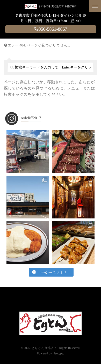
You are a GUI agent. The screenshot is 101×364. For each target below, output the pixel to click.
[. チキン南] (27, 242)
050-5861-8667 (53, 29)
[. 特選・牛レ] (73, 151)
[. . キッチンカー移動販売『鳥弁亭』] (27, 151)
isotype (58, 353)
